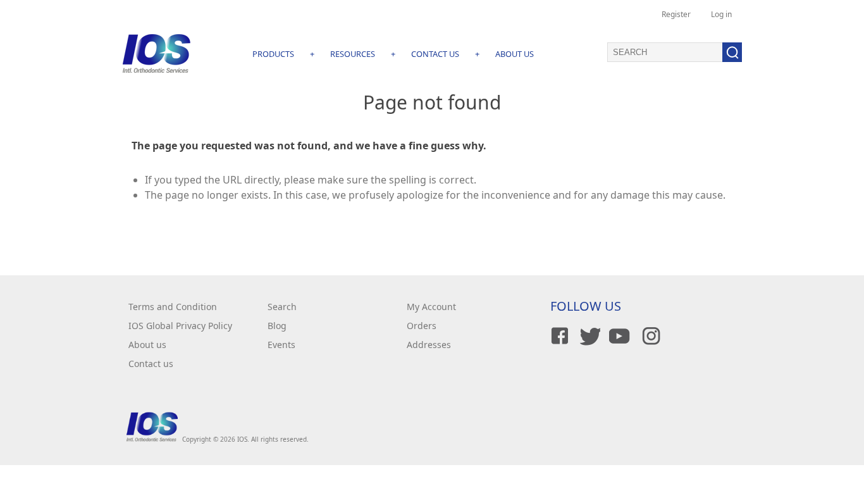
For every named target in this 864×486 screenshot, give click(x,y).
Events (281, 345)
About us (147, 345)
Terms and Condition (172, 307)
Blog (277, 326)
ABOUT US (514, 53)
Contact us (150, 364)
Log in (721, 14)
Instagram (649, 336)
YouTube (619, 336)
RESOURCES (352, 53)
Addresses (429, 345)
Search (282, 307)
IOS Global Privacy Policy (180, 326)
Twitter (588, 336)
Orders (421, 326)
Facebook (558, 336)
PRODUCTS (273, 53)
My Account (431, 307)
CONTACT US (435, 53)
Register (676, 14)
